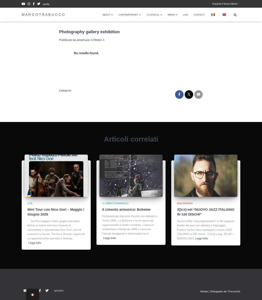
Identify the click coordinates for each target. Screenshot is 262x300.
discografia (185, 203)
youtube (23, 4)
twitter (38, 4)
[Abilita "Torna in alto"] (254, 292)
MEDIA (171, 14)
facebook (34, 4)
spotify (46, 4)
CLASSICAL (153, 14)
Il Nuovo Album (224, 3)
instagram (29, 4)
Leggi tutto (34, 242)
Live (29, 203)
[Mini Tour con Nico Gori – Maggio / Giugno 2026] (56, 176)
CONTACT (199, 14)
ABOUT (106, 14)
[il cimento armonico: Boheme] (131, 176)
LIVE (185, 14)
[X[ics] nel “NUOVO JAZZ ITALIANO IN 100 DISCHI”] (205, 176)
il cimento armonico (115, 203)
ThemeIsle (233, 291)
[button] (112, 14)
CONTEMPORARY (129, 14)
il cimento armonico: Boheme (126, 209)
